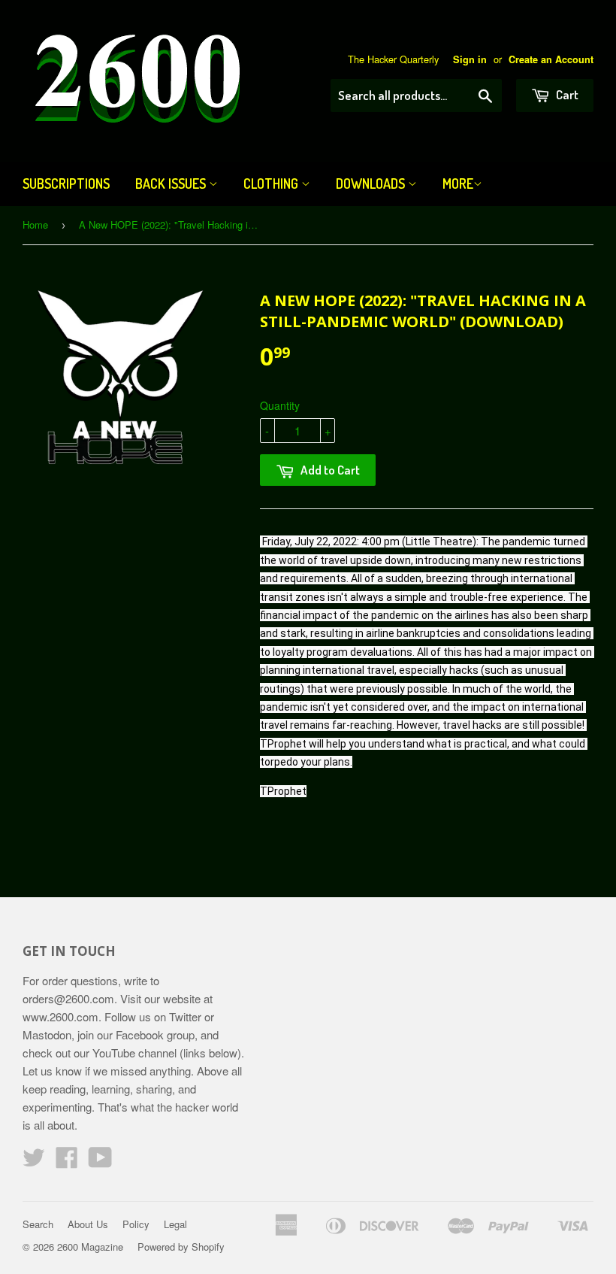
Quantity (280, 405)
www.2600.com (60, 1016)
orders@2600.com (68, 998)
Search (38, 1224)
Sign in (470, 59)
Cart (566, 94)
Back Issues (172, 183)
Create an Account (551, 59)
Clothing (272, 183)
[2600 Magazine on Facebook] (67, 1161)
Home (35, 224)
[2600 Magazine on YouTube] (100, 1161)
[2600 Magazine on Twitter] (34, 1161)
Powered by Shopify (181, 1246)
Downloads (372, 183)
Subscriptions (66, 183)
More (457, 183)
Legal (175, 1224)
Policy (135, 1224)
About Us (88, 1224)
